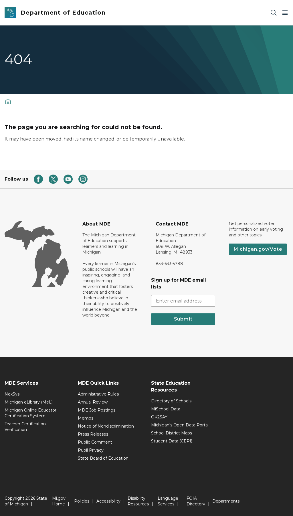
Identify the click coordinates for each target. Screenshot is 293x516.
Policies (81, 501)
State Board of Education (103, 458)
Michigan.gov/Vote (257, 249)
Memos (85, 418)
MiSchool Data (165, 409)
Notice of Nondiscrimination (106, 426)
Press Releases (93, 434)
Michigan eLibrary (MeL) (29, 402)
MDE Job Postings (96, 410)
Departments (225, 501)
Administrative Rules (98, 394)
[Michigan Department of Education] (8, 101)
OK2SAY (159, 417)
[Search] (273, 12)
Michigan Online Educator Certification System (30, 413)
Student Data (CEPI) (171, 441)
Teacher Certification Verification (25, 426)
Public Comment (95, 442)
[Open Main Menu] (285, 12)
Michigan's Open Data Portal (180, 425)
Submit (183, 319)
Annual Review (93, 402)
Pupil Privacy (91, 450)
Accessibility (108, 501)
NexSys (12, 394)
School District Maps (171, 433)
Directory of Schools (171, 401)
